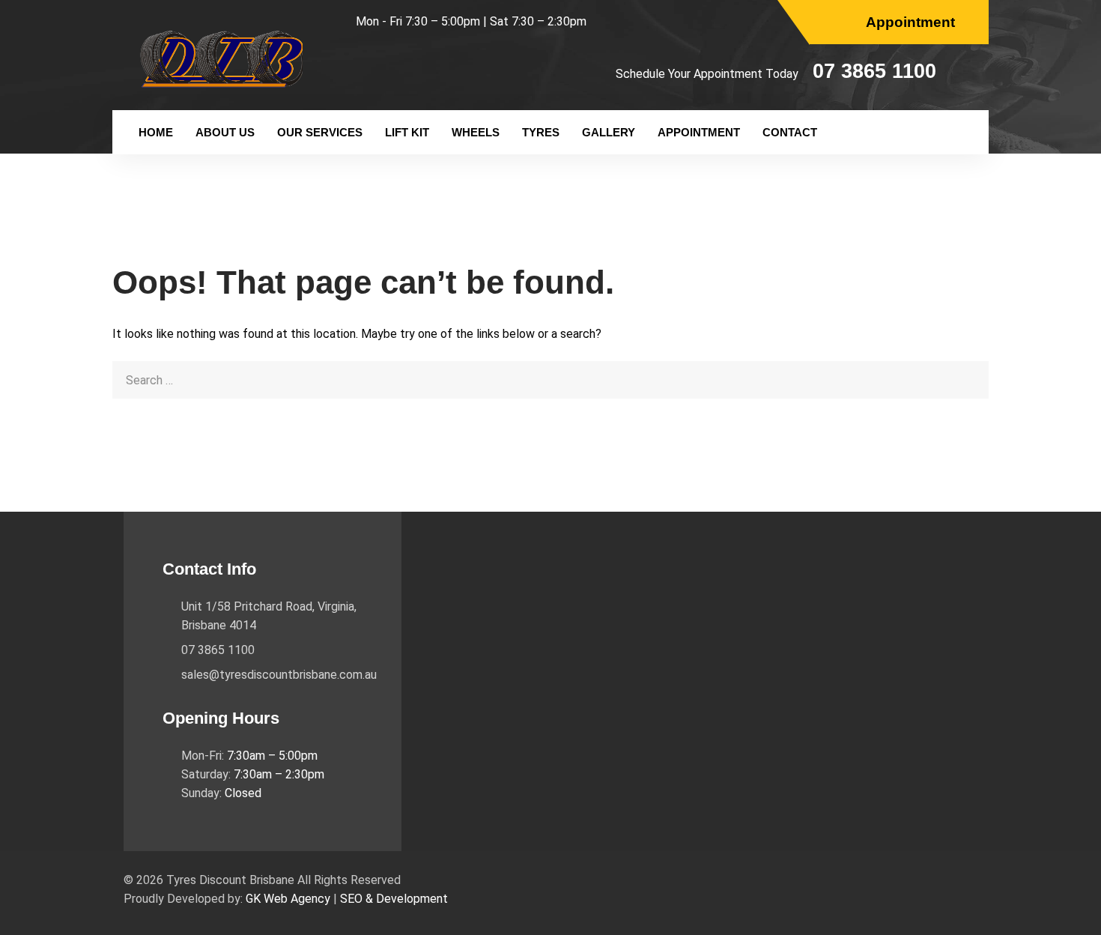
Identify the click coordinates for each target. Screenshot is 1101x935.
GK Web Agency (288, 899)
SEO (351, 899)
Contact (789, 132)
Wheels (476, 132)
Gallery (608, 132)
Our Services (320, 132)
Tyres (540, 132)
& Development (407, 899)
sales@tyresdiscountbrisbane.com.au (279, 675)
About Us (225, 132)
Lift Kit (407, 132)
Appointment (699, 132)
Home (156, 132)
